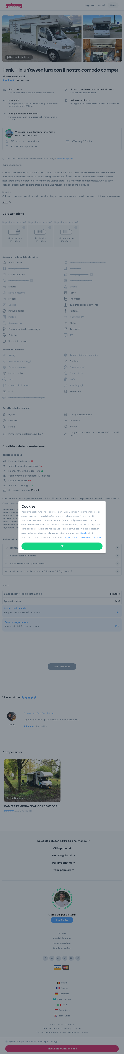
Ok (62, 546)
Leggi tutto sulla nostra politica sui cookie (82, 537)
